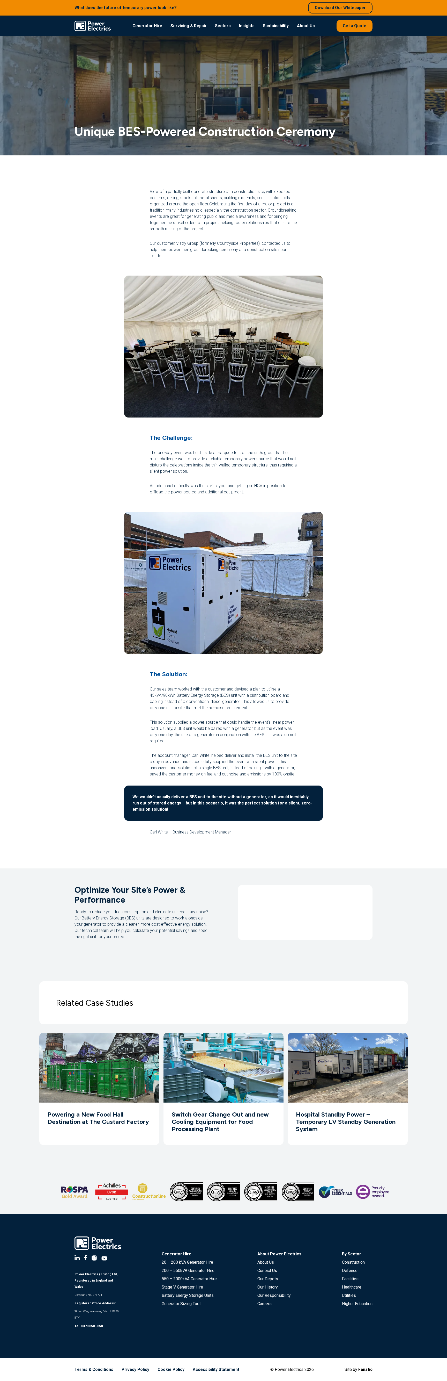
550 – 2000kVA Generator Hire (189, 1278)
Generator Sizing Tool (181, 1303)
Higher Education (357, 1303)
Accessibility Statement (216, 1369)
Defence (349, 1270)
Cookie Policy (171, 1369)
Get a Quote (354, 25)
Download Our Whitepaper (340, 7)
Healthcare (351, 1287)
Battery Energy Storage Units (188, 1295)
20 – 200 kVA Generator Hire (187, 1262)
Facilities (350, 1278)
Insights (247, 25)
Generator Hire (147, 25)
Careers (264, 1303)
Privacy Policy (135, 1369)
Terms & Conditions (93, 1369)
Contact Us (267, 1270)
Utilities (349, 1295)
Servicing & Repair (188, 25)
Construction (353, 1262)
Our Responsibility (274, 1295)
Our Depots (267, 1278)
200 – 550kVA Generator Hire (188, 1270)
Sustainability (276, 25)
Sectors (223, 25)
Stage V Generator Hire (182, 1287)
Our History (267, 1287)
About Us (306, 25)
